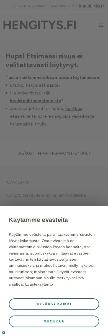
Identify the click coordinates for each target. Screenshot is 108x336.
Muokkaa (54, 321)
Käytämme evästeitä (38, 219)
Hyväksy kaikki (54, 304)
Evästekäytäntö (39, 284)
